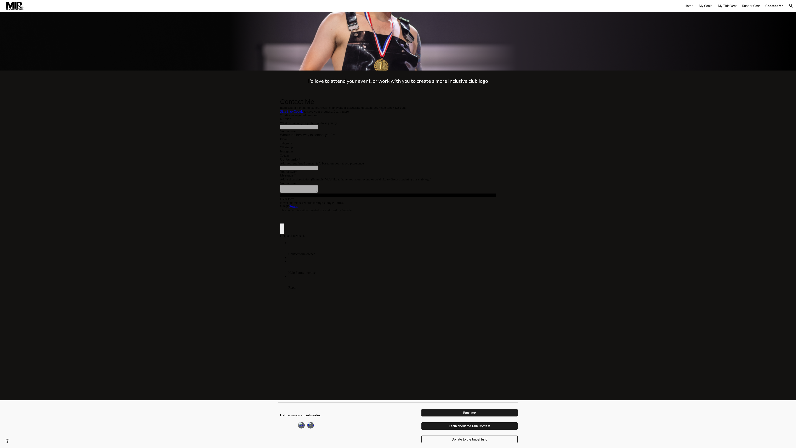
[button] (791, 6)
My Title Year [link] (727, 6)
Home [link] (689, 6)
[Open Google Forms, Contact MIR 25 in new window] (489, 101)
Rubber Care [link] (751, 6)
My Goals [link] (705, 6)
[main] (398, 80)
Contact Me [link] (774, 6)
